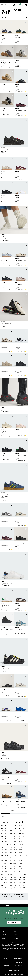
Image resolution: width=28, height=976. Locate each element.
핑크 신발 (21, 885)
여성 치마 (3, 869)
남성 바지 (3, 836)
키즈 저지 (12, 847)
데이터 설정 (16, 955)
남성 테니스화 (4, 855)
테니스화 (21, 847)
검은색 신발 (22, 888)
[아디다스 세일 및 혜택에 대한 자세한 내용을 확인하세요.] (14, 1)
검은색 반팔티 (22, 882)
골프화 (20, 825)
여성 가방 (3, 877)
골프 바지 (21, 828)
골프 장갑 (21, 836)
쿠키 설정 (4, 955)
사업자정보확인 (5, 965)
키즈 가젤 (12, 836)
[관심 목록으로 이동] (5, 5)
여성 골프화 (4, 882)
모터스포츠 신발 (23, 855)
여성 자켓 (3, 863)
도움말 (3, 938)
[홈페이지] (14, 5)
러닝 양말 (12, 888)
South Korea (16, 970)
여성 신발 (3, 858)
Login (7, 905)
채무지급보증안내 (18, 965)
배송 (3, 931)
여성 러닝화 (4, 879)
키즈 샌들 (12, 830)
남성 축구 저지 (4, 847)
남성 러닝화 (4, 849)
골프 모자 (21, 830)
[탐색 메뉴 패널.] (2, 5)
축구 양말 (12, 871)
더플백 (20, 863)
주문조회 (4, 934)
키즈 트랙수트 (13, 849)
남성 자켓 (3, 830)
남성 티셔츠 (4, 828)
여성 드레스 (4, 871)
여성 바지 (3, 866)
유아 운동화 (13, 828)
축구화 (11, 858)
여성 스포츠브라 (5, 874)
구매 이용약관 (17, 934)
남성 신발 (3, 825)
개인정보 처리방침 (18, 958)
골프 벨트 (21, 839)
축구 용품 (12, 866)
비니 (20, 871)
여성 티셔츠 (4, 860)
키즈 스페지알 (13, 841)
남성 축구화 (4, 841)
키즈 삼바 (12, 833)
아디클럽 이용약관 (18, 962)
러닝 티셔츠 (13, 882)
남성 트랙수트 (4, 833)
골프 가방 (21, 833)
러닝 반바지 (13, 885)
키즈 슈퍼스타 (13, 839)
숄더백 (20, 860)
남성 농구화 (4, 852)
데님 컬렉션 (22, 877)
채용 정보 (16, 938)
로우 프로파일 (22, 874)
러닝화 (11, 874)
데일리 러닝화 (13, 877)
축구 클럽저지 (13, 863)
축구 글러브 (13, 869)
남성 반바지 (4, 839)
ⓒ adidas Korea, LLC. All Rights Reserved (14, 974)
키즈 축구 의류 (13, 855)
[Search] (22, 5)
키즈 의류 (12, 844)
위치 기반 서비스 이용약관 (7, 962)
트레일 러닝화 (13, 879)
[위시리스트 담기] (12, 22)
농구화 (20, 841)
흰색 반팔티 (22, 879)
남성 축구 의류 (4, 844)
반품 (15, 931)
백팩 (20, 858)
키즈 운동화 (13, 825)
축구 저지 (12, 860)
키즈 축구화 (13, 852)
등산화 (20, 852)
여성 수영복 (4, 888)
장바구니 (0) (19, 905)
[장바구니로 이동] (25, 5)
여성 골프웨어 (4, 885)
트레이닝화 (21, 849)
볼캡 (20, 866)
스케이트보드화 (23, 844)
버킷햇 (20, 869)
